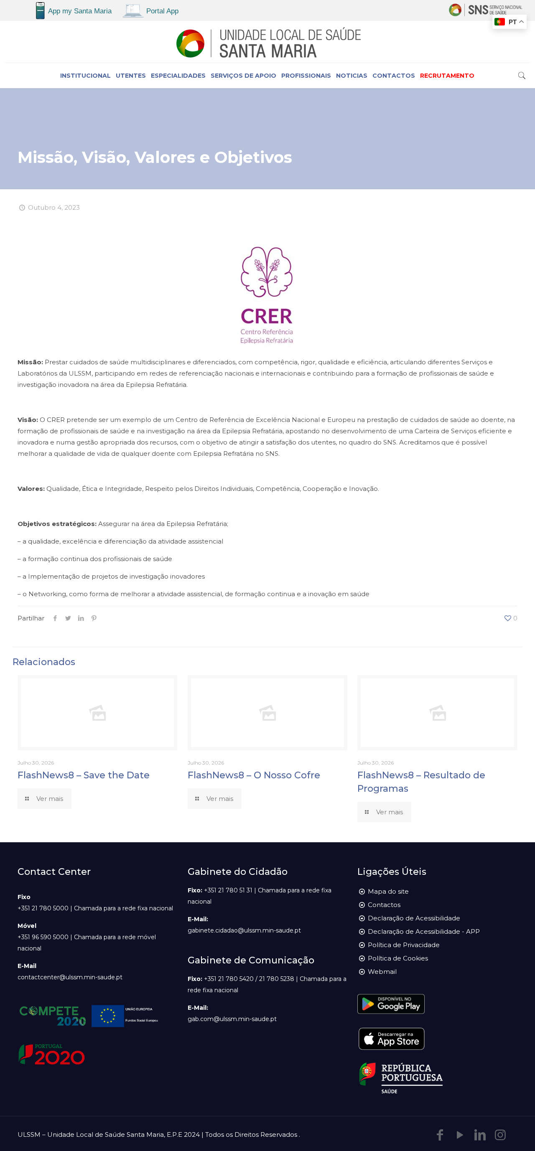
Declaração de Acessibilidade (414, 918)
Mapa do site (388, 891)
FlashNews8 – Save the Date (84, 775)
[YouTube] (460, 1135)
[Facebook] (440, 1135)
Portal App (162, 11)
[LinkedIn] (480, 1135)
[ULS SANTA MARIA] (267, 42)
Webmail (382, 972)
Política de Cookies (398, 958)
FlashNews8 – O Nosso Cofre (254, 775)
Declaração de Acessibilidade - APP (424, 931)
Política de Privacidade (404, 945)
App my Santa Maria (80, 11)
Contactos (384, 905)
